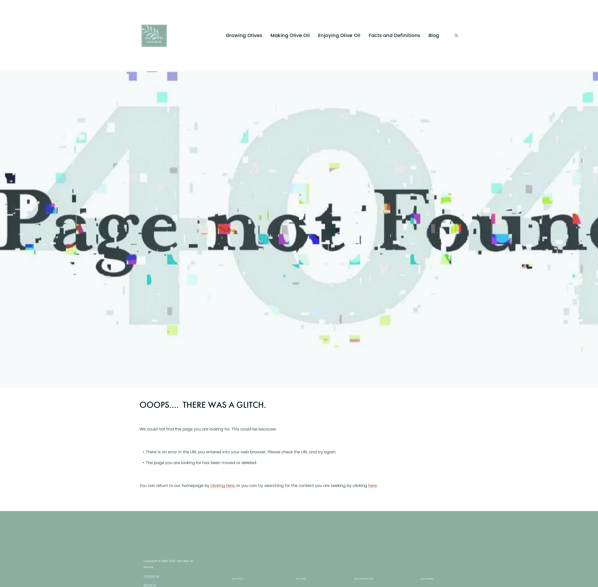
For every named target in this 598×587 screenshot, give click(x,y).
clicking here (222, 485)
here (372, 485)
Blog (434, 35)
